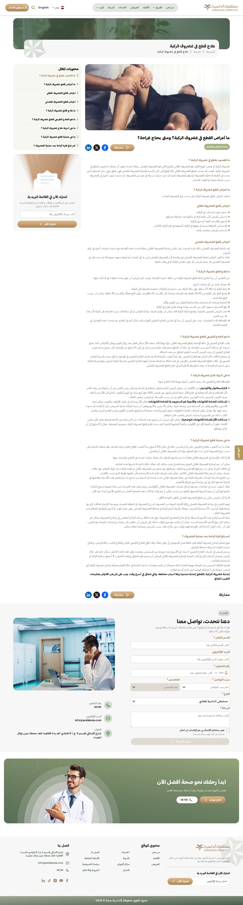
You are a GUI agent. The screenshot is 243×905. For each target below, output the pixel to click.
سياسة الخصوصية (90, 864)
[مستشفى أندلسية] (221, 7)
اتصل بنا (95, 852)
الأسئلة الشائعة (91, 858)
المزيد (101, 7)
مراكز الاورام (123, 864)
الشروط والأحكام (90, 870)
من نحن (170, 7)
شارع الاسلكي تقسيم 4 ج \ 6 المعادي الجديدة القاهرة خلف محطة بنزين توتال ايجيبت (59, 735)
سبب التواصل (221, 679)
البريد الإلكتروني (221, 652)
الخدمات (123, 7)
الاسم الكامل (222, 637)
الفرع (226, 694)
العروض (135, 7)
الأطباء (146, 7)
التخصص (173, 679)
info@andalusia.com (88, 720)
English (43, 7)
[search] (33, 7)
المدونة (111, 7)
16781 (97, 707)
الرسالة (225, 708)
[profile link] (67, 881)
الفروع (159, 7)
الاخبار (126, 870)
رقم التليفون (222, 666)
